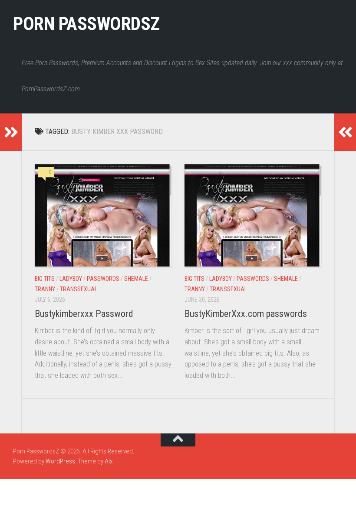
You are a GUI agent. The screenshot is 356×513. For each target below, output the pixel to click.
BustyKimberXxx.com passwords (246, 313)
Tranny (45, 289)
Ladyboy (70, 278)
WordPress (60, 461)
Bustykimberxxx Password (84, 313)
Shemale (136, 278)
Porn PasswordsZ (86, 23)
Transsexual (78, 289)
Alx (108, 461)
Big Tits (45, 278)
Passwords (103, 278)
